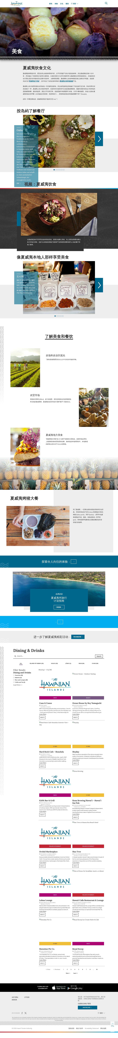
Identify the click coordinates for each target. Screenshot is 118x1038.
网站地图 (103, 1028)
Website (42, 717)
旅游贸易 (14, 1000)
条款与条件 (79, 1028)
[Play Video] (87, 200)
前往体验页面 (77, 637)
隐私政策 (71, 1028)
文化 (61, 4)
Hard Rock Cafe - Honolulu (51, 752)
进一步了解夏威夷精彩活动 (51, 637)
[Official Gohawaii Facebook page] (22, 1013)
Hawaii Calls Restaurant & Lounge (88, 900)
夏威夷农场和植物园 (66, 81)
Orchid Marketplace (48, 851)
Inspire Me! (86, 1007)
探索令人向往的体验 (55, 562)
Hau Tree (76, 851)
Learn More (42, 714)
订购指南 (58, 607)
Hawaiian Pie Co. (47, 949)
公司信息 (26, 997)
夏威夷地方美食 (34, 81)
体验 (56, 4)
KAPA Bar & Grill (47, 800)
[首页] (17, 3)
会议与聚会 (15, 997)
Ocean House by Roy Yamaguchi (86, 703)
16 (96, 969)
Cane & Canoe (45, 703)
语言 (74, 4)
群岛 (50, 4)
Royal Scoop (77, 949)
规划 (67, 4)
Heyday (75, 752)
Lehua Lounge (45, 900)
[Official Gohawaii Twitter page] (25, 1013)
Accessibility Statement (92, 1028)
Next (99, 139)
